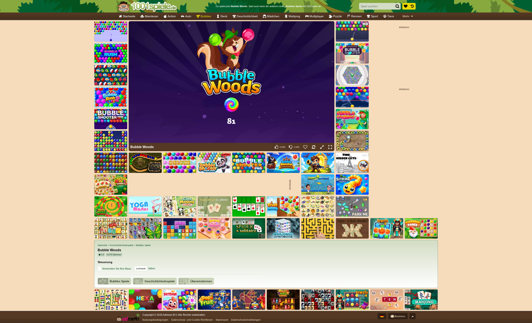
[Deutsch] (382, 316)
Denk (223, 16)
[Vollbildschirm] (330, 147)
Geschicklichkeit (247, 16)
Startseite (129, 16)
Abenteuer (151, 16)
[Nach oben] (412, 316)
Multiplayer (316, 16)
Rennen (356, 16)
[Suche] (397, 6)
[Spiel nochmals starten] (313, 147)
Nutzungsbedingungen (155, 319)
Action (172, 16)
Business (399, 316)
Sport (374, 16)
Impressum (222, 319)
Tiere (390, 16)
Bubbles (206, 16)
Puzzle (337, 16)
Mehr (406, 16)
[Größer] (322, 147)
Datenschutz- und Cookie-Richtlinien (192, 319)
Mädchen (273, 16)
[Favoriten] (405, 6)
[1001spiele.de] (147, 6)
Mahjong (294, 16)
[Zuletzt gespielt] (412, 6)
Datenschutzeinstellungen (246, 319)
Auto (188, 16)
